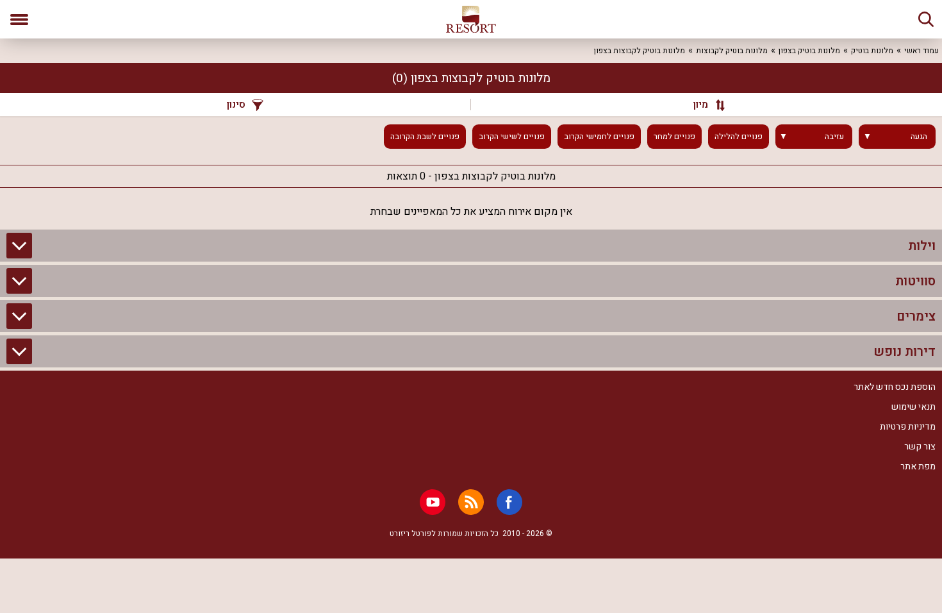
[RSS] (471, 502)
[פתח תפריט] (19, 19)
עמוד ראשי (921, 50)
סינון (236, 104)
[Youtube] (432, 502)
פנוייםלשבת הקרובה (424, 136)
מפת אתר (918, 466)
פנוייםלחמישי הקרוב (599, 136)
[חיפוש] (926, 19)
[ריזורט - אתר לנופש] (471, 19)
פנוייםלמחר (674, 136)
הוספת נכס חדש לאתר (895, 387)
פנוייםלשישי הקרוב (512, 136)
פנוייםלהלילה (739, 136)
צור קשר (920, 446)
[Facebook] (509, 502)
